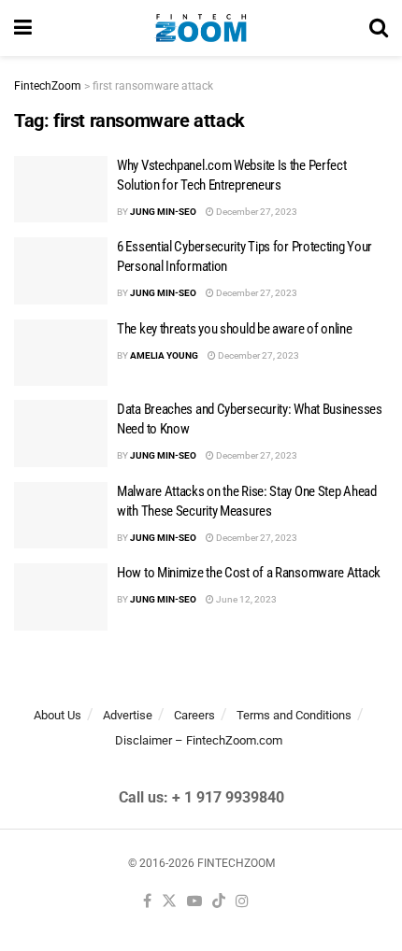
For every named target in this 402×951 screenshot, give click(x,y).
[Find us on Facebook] (147, 902)
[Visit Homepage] (200, 28)
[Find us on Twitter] (169, 902)
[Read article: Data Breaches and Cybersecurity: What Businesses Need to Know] (61, 433)
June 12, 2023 (245, 599)
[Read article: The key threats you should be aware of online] (61, 353)
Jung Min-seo (163, 211)
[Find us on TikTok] (218, 902)
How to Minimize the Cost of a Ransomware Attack (248, 572)
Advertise (127, 715)
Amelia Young (164, 355)
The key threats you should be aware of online (234, 328)
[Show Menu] (23, 28)
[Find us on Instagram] (242, 902)
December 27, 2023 (255, 211)
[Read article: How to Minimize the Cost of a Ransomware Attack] (61, 597)
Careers (194, 715)
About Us (57, 715)
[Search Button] (378, 28)
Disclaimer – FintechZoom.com (198, 740)
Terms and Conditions (294, 715)
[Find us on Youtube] (194, 902)
